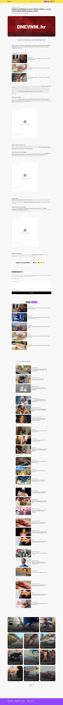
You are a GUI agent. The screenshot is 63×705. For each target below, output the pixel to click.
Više (31, 685)
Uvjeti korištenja (22, 703)
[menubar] (54, 2)
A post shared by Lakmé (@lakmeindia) (25, 245)
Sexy (42, 1)
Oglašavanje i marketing (15, 703)
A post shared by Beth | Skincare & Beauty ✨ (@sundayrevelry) (25, 137)
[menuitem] (54, 2)
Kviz (36, 1)
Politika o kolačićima (36, 703)
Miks (34, 1)
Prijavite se (31, 292)
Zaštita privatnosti (29, 703)
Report (39, 1)
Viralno (31, 1)
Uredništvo (9, 703)
